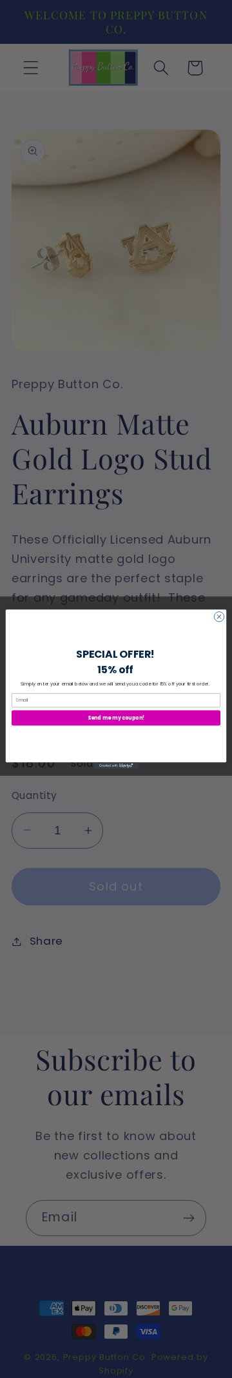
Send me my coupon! (116, 717)
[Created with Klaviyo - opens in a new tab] (116, 765)
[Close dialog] (219, 616)
